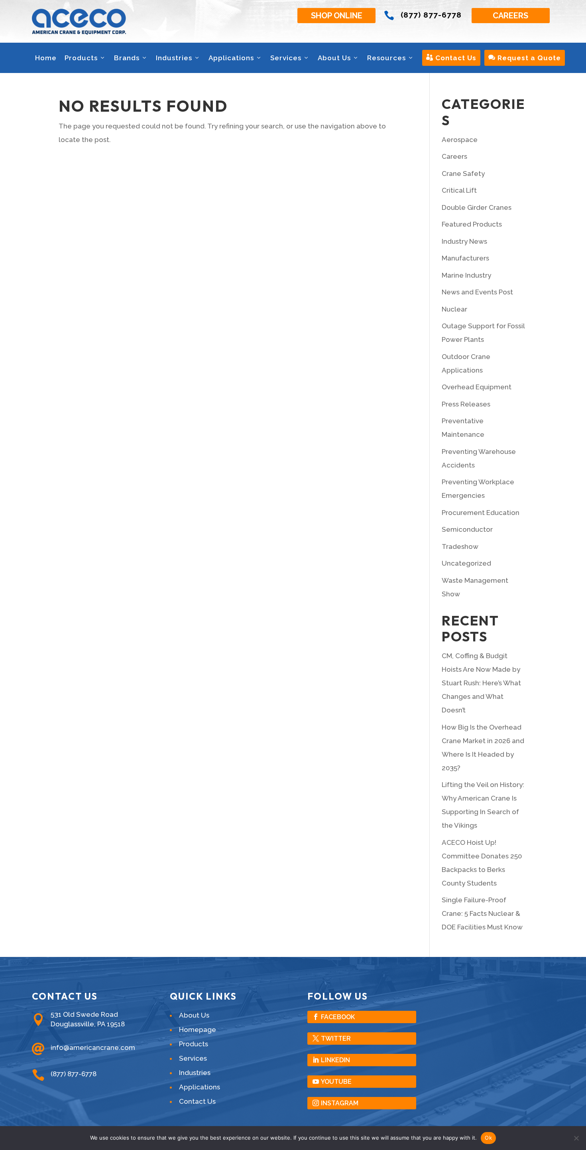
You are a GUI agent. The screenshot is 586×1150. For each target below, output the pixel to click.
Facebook (338, 1017)
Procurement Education (480, 513)
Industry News (464, 241)
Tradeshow (460, 546)
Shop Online (336, 15)
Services (285, 58)
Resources (386, 58)
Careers (510, 15)
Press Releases (466, 404)
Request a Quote (524, 58)
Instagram (339, 1103)
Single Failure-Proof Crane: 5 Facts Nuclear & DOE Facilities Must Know (482, 913)
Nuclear (454, 309)
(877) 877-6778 (431, 14)
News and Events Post (477, 292)
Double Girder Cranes (476, 207)
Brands (127, 58)
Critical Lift (459, 190)
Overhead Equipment (476, 387)
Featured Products (472, 224)
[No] (576, 1138)
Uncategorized (466, 563)
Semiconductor (467, 529)
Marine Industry (466, 275)
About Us (334, 58)
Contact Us (451, 58)
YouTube (336, 1081)
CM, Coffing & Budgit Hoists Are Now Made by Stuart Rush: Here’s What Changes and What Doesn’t (481, 683)
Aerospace (460, 140)
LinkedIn (335, 1060)
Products (81, 58)
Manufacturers (465, 258)
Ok (488, 1137)
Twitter (336, 1038)
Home (46, 58)
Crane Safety (463, 174)
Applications (231, 58)
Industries (174, 58)
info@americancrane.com (93, 1047)
